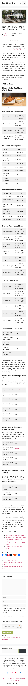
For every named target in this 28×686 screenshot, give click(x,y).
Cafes (15, 560)
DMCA (18, 678)
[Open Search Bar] (20, 3)
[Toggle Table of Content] (23, 84)
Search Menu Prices (7, 648)
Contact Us (12, 678)
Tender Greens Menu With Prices (15, 535)
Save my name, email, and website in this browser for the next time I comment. (14, 610)
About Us (5, 678)
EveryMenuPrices (8, 3)
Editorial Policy (16, 680)
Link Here (17, 448)
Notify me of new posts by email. (12, 621)
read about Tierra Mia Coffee (15, 50)
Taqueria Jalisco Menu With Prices (16, 537)
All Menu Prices (8, 560)
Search (22, 651)
